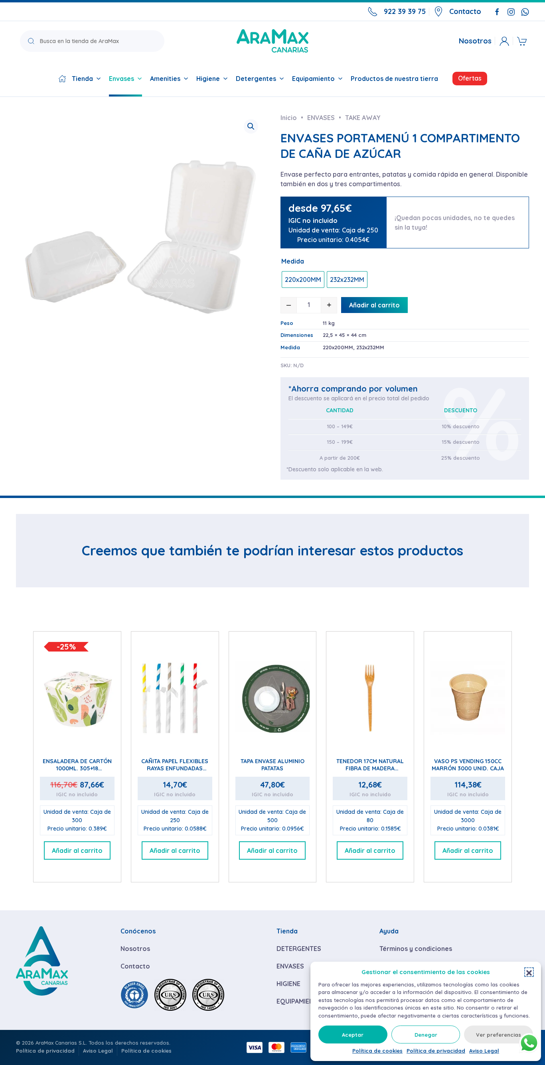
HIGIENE (288, 984)
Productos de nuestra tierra (394, 79)
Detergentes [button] (256, 79)
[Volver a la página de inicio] (272, 41)
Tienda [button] (82, 79)
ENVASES (290, 966)
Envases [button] (121, 79)
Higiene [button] (208, 79)
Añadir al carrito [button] (77, 850)
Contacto (465, 11)
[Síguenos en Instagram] (511, 11)
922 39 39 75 (405, 11)
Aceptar (352, 1035)
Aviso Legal (484, 1050)
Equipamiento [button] (313, 79)
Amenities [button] (165, 79)
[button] (529, 972)
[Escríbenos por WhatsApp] (525, 11)
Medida (292, 261)
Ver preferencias (498, 1035)
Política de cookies (377, 1050)
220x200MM (338, 347)
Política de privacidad (436, 1050)
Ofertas (470, 78)
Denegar (426, 1035)
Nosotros (475, 41)
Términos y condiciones (415, 949)
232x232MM (370, 347)
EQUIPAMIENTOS (301, 1001)
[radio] (303, 279)
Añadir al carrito (374, 305)
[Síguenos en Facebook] (497, 11)
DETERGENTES (298, 949)
